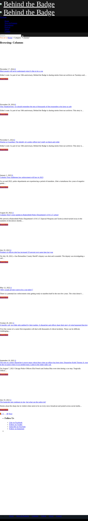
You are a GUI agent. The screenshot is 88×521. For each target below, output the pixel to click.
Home (7, 21)
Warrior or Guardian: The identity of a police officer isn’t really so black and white (29, 142)
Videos (43, 516)
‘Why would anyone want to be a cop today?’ (16, 290)
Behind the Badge (29, 4)
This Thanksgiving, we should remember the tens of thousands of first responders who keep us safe (36, 107)
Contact (7, 31)
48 (7, 414)
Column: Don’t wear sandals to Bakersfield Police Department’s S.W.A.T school (29, 215)
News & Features (11, 23)
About (7, 29)
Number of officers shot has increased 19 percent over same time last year (26, 252)
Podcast (7, 27)
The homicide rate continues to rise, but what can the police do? (23, 402)
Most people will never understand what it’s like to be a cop (21, 71)
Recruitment (9, 25)
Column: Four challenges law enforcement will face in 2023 (21, 177)
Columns (35, 516)
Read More (4, 79)
